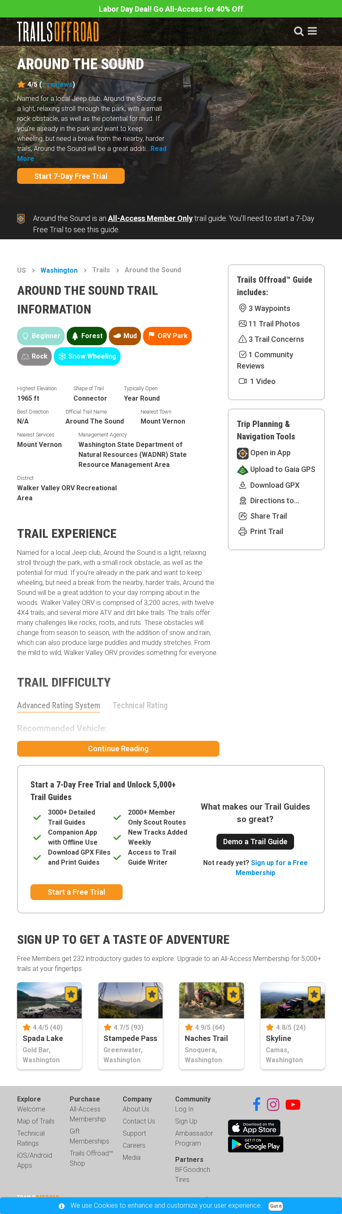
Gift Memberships (89, 1136)
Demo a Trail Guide (255, 841)
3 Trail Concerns (276, 339)
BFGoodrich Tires (192, 1175)
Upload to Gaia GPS (282, 469)
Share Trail (268, 516)
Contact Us (139, 1121)
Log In (184, 1109)
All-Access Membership (88, 1114)
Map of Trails (36, 1121)
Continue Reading (118, 748)
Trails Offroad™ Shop (91, 1158)
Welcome (31, 1109)
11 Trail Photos (274, 323)
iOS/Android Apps (34, 1160)
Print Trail (266, 531)
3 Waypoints (269, 308)
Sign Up (186, 1121)
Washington (59, 270)
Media (132, 1157)
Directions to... (274, 500)
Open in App (270, 452)
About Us (136, 1109)
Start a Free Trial (77, 892)
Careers (134, 1145)
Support (134, 1133)
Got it (276, 1206)
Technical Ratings (31, 1138)
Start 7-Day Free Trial (71, 176)
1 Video (262, 381)
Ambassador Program (194, 1138)
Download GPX (274, 485)
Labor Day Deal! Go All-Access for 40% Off (171, 9)
